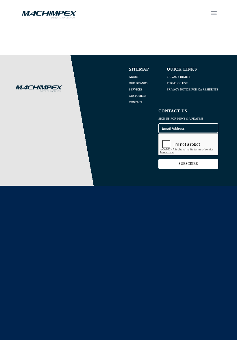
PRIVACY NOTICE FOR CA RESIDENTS (192, 89)
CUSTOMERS (138, 95)
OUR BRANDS (138, 83)
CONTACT (135, 102)
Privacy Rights (178, 76)
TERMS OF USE (177, 83)
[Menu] (214, 13)
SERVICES (135, 89)
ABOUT (134, 76)
